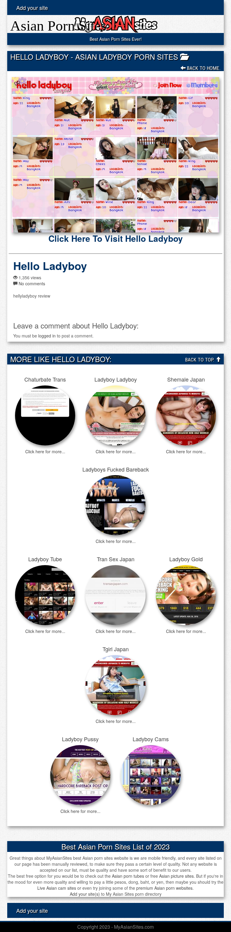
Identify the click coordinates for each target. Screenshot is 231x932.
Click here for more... (45, 451)
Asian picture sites (176, 876)
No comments (32, 283)
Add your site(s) (85, 894)
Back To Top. (200, 360)
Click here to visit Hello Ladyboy (115, 238)
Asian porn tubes (128, 876)
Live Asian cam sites (56, 888)
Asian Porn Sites (58, 26)
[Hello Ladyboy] (115, 154)
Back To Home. (203, 68)
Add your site (32, 7)
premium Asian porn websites (164, 888)
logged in (47, 336)
